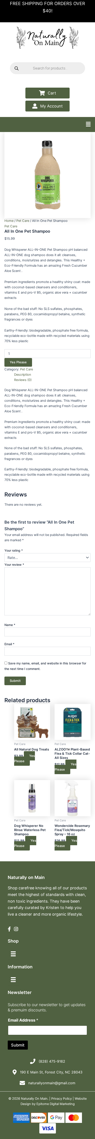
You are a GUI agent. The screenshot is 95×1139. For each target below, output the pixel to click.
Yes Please (18, 362)
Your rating (13, 550)
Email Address (23, 1020)
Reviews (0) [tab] (23, 380)
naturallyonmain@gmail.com (51, 1083)
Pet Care (22, 221)
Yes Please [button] (65, 766)
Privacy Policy (61, 1099)
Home (8, 221)
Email (9, 644)
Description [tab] (22, 375)
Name (9, 625)
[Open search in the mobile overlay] (47, 68)
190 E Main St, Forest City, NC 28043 (51, 1072)
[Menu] (13, 953)
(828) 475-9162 (52, 1061)
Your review (14, 564)
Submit (18, 1045)
